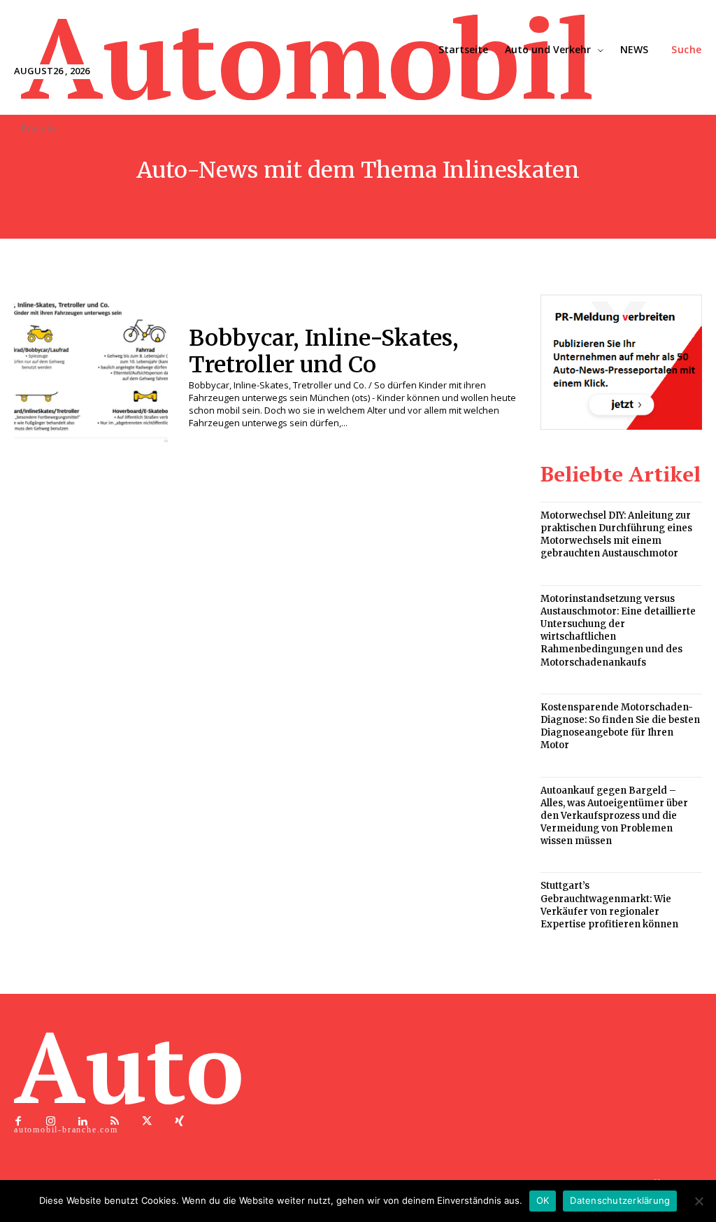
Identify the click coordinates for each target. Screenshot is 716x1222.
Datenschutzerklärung (620, 1200)
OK (543, 1200)
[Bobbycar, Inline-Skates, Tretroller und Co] (91, 372)
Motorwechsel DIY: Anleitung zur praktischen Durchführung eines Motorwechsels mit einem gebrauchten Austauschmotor (616, 535)
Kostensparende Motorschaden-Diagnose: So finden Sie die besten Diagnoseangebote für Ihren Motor (620, 726)
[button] (686, 49)
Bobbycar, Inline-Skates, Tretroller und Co (324, 351)
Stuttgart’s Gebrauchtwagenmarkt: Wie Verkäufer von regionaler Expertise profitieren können (609, 905)
